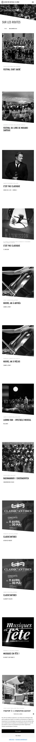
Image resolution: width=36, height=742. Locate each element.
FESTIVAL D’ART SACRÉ (11, 69)
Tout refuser (18, 735)
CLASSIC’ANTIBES (9, 537)
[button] (33, 714)
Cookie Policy (12, 739)
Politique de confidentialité (21, 739)
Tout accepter (18, 731)
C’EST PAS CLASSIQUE (11, 186)
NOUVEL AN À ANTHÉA (12, 303)
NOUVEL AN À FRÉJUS (11, 361)
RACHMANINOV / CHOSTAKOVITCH (16, 478)
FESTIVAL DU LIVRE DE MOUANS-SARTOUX (15, 129)
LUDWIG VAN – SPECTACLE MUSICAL (17, 420)
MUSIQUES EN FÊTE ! (11, 653)
